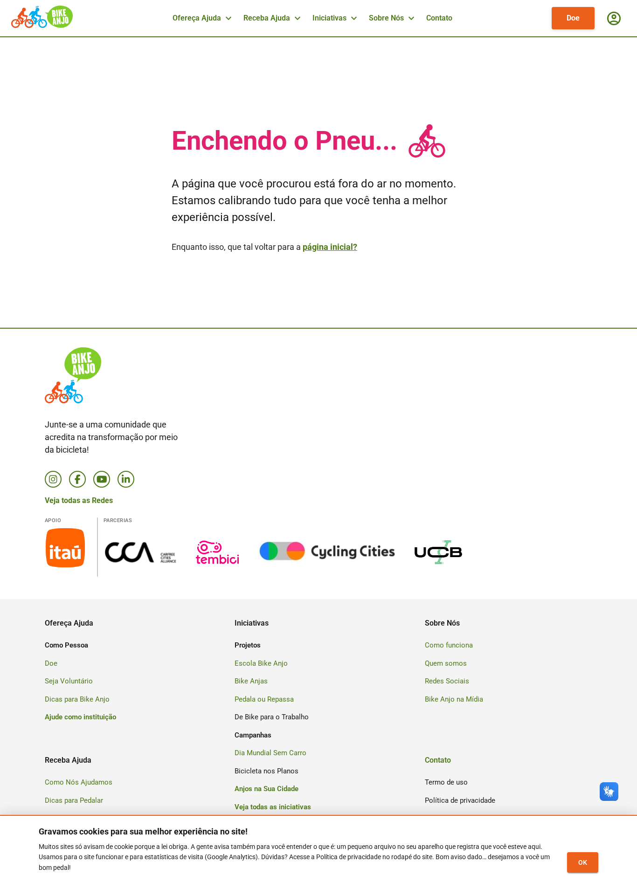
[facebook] (77, 479)
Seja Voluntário (69, 681)
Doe (573, 18)
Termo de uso (446, 782)
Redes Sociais (447, 681)
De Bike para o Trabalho (272, 717)
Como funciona (449, 645)
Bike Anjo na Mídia (454, 699)
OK (582, 862)
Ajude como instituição (80, 717)
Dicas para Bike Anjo (77, 699)
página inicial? (330, 247)
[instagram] (53, 479)
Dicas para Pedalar (74, 800)
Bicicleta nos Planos (266, 771)
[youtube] (101, 479)
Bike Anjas (251, 681)
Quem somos (446, 663)
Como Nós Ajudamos (78, 782)
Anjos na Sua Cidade (266, 789)
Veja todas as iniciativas (273, 807)
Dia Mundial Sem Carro (270, 753)
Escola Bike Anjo (261, 663)
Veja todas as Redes (79, 500)
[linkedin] (126, 479)
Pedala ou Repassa (264, 699)
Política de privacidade (460, 800)
